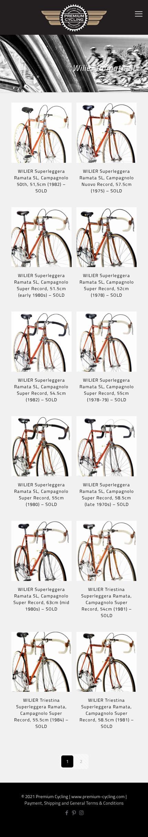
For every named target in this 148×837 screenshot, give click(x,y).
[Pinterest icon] (74, 813)
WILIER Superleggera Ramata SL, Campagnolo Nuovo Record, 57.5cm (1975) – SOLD (107, 181)
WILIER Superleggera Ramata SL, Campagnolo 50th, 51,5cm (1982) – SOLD (41, 181)
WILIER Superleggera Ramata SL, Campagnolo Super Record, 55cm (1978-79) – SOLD (107, 390)
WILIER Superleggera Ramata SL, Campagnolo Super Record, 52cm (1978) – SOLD (107, 285)
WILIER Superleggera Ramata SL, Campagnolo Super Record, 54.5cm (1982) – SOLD (41, 390)
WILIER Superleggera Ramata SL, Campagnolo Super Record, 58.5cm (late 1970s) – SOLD (107, 494)
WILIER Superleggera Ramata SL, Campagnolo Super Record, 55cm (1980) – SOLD (41, 494)
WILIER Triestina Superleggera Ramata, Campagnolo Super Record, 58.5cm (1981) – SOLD (107, 713)
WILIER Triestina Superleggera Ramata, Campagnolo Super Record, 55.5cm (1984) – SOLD (41, 713)
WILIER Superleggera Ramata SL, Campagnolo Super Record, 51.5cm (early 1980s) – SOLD (41, 285)
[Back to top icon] (139, 827)
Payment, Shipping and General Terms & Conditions (74, 802)
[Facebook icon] (67, 813)
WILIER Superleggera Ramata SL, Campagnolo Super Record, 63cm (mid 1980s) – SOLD (41, 599)
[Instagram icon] (81, 813)
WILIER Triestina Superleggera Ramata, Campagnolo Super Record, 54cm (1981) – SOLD (106, 602)
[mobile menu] (139, 14)
